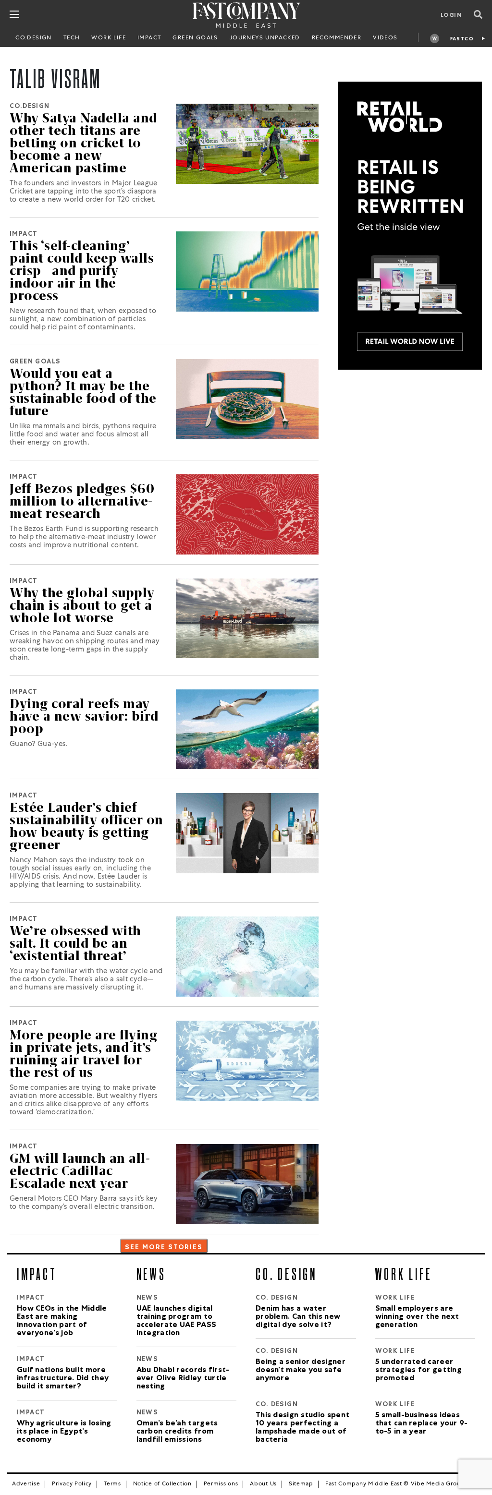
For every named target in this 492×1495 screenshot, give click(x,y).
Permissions (221, 1484)
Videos (385, 38)
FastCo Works (462, 40)
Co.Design (33, 38)
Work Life (108, 38)
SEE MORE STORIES (164, 1247)
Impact (149, 38)
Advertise (26, 1484)
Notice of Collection (162, 1484)
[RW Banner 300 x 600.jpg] (410, 226)
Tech (71, 38)
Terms (112, 1484)
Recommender (336, 38)
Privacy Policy (72, 1484)
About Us (263, 1484)
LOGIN (451, 16)
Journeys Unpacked (265, 38)
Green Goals (195, 38)
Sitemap (301, 1484)
